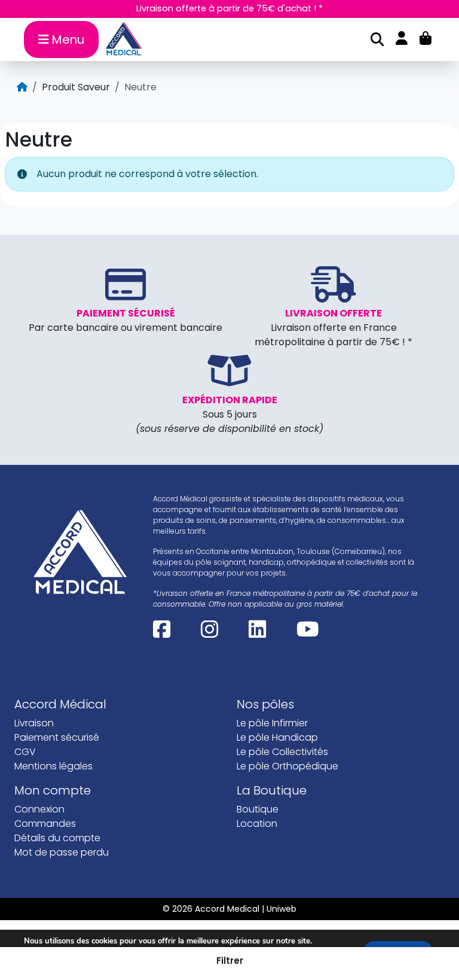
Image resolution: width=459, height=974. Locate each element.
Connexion (39, 809)
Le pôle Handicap (277, 737)
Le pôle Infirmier (272, 723)
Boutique (258, 809)
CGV (25, 752)
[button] (229, 960)
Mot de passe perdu (61, 852)
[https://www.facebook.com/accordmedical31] (161, 634)
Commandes (45, 823)
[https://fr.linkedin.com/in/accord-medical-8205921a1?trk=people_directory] (257, 634)
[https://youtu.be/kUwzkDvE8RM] (307, 634)
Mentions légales (53, 766)
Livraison (34, 723)
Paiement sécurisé (56, 737)
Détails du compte (57, 838)
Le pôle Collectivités (282, 752)
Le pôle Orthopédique (287, 766)
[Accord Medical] (128, 39)
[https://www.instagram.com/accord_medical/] (209, 634)
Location (257, 823)
